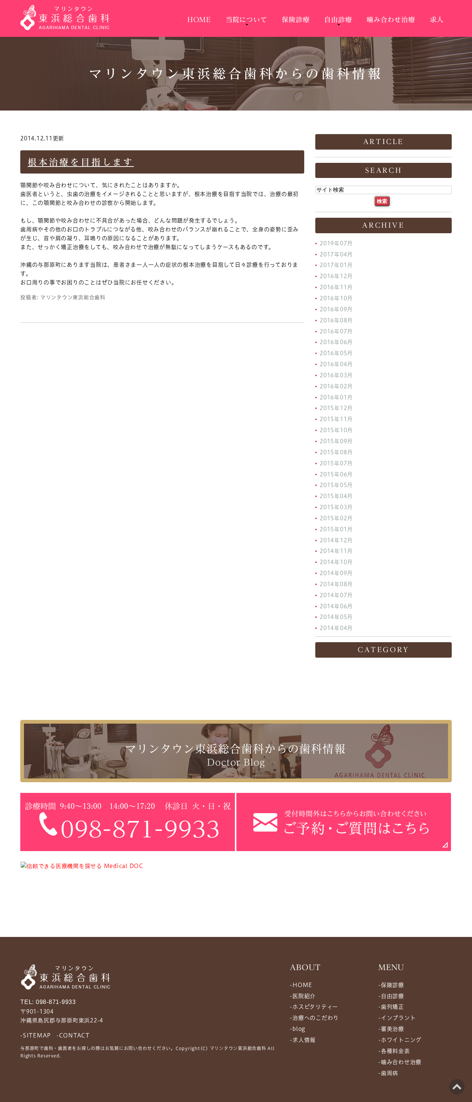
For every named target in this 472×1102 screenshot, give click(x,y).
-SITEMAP (35, 1035)
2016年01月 (336, 397)
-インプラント (397, 1018)
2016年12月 (336, 276)
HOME (199, 19)
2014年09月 (336, 573)
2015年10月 (336, 430)
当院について (246, 19)
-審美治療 (391, 1029)
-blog (297, 1029)
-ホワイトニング (399, 1040)
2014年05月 (336, 617)
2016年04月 (336, 364)
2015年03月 (336, 507)
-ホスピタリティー (314, 1007)
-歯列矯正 (391, 1007)
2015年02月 (336, 518)
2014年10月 (336, 562)
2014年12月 (336, 540)
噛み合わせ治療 (391, 19)
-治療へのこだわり (314, 1018)
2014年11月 (336, 551)
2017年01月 (336, 265)
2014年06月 (336, 606)
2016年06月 (336, 342)
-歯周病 (388, 1072)
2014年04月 (336, 628)
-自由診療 (391, 995)
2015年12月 (336, 408)
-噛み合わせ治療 (399, 1062)
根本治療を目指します (81, 162)
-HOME (301, 985)
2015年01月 (336, 529)
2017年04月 (336, 254)
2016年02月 (336, 386)
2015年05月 (336, 485)
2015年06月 (336, 474)
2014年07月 (336, 595)
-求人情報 (303, 1040)
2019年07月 (336, 243)
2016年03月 (336, 375)
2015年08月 (336, 452)
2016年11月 (336, 287)
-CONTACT (73, 1035)
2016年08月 (336, 320)
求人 (437, 19)
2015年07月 (336, 463)
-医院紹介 (303, 995)
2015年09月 (336, 441)
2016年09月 (336, 309)
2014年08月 (336, 584)
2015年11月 (336, 419)
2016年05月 (336, 353)
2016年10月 (336, 298)
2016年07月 (336, 331)
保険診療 (295, 19)
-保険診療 (391, 985)
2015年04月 (336, 496)
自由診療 (338, 19)
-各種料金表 (394, 1051)
